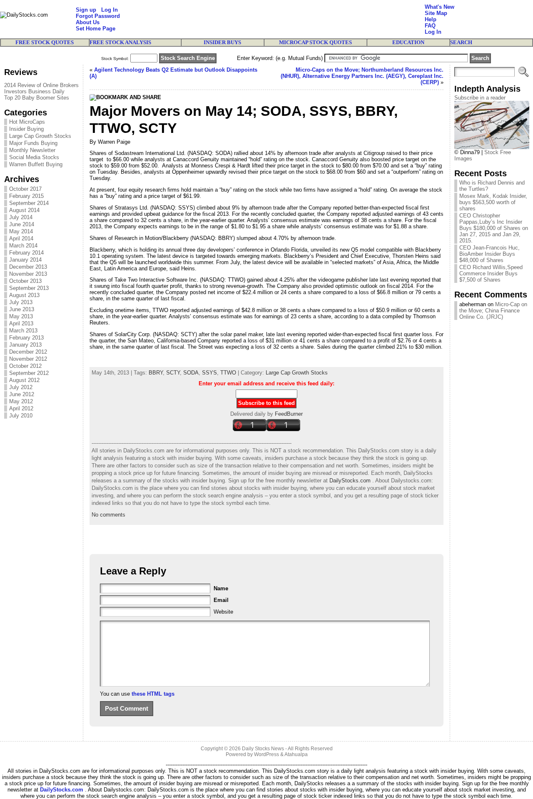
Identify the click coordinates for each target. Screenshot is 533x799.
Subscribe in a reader (480, 98)
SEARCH (461, 42)
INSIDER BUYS (222, 42)
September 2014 (29, 203)
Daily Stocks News (263, 749)
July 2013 (20, 302)
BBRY (156, 373)
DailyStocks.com (350, 480)
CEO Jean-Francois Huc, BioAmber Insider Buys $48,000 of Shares (489, 254)
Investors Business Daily (34, 91)
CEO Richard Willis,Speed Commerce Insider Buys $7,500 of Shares (491, 273)
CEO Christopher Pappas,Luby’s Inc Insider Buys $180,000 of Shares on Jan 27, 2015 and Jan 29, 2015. (493, 228)
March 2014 (23, 245)
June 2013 (21, 309)
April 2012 (21, 408)
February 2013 (26, 338)
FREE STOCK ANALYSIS (120, 42)
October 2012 (25, 366)
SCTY (173, 373)
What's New (439, 7)
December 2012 (28, 352)
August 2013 (24, 295)
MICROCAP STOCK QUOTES (315, 42)
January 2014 (25, 260)
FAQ (430, 25)
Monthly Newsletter (32, 150)
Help (430, 19)
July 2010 (20, 415)
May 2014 (21, 231)
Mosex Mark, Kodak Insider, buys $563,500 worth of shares (493, 202)
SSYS (209, 373)
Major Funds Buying (33, 143)
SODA (191, 373)
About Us (88, 22)
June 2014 (21, 224)
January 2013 (25, 345)
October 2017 (25, 189)
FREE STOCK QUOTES (44, 42)
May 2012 (21, 401)
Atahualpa (296, 754)
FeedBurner (289, 414)
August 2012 (24, 380)
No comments (108, 515)
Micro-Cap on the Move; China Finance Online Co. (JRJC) (493, 310)
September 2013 (29, 288)
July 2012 (20, 387)
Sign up (86, 10)
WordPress (266, 754)
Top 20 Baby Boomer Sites (36, 98)
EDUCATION (408, 42)
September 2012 (29, 373)
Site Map (436, 13)
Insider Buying (26, 129)
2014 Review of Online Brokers (41, 85)
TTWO (228, 373)
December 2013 (28, 267)
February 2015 (26, 196)
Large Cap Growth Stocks (40, 136)
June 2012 (21, 394)
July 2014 (20, 217)
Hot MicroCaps (27, 122)
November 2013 (28, 274)
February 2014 (26, 253)
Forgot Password (98, 16)
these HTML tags (153, 694)
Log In (109, 10)
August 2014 (24, 210)
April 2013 (21, 323)
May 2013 (21, 316)
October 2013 (25, 281)
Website (223, 612)
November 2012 (28, 359)
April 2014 (21, 238)
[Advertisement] (272, 19)
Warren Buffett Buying (35, 164)
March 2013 (23, 330)
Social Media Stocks (34, 157)
